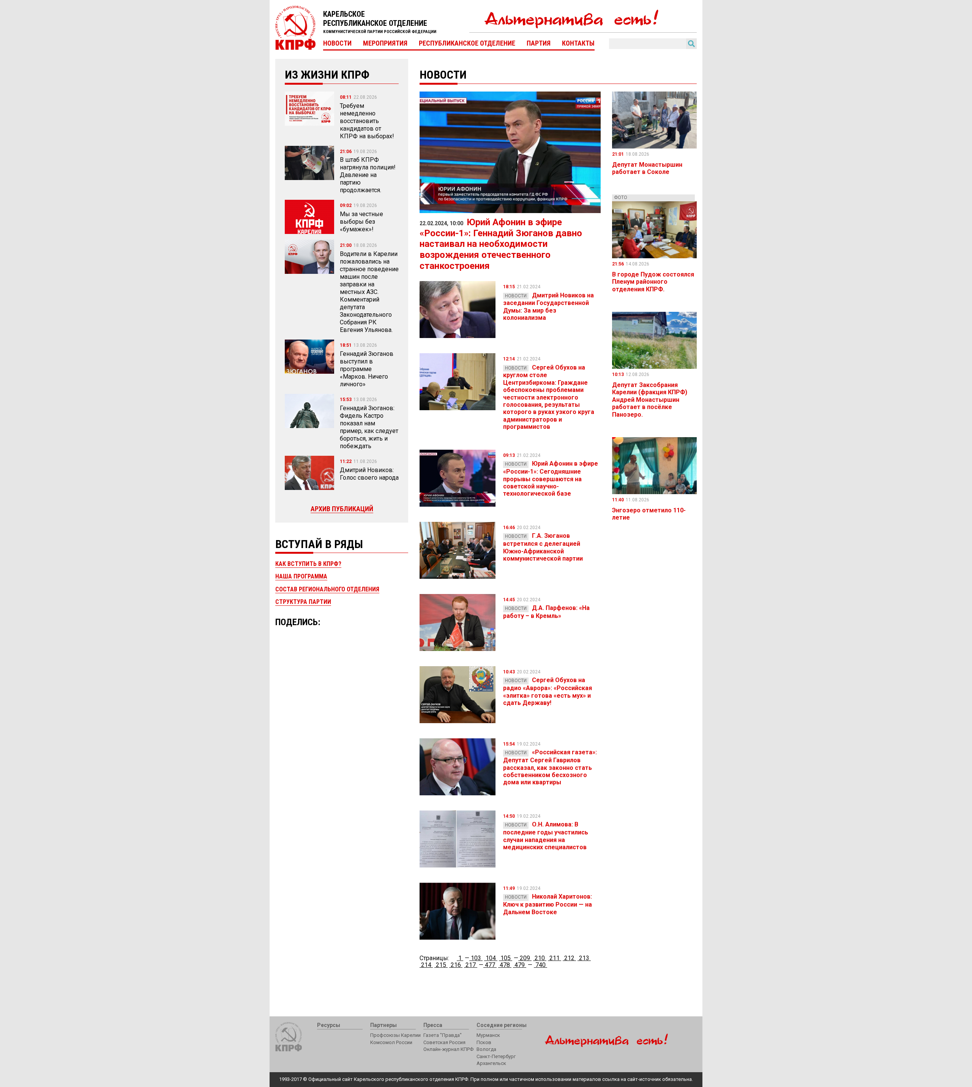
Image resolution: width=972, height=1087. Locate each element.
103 (476, 958)
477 (490, 965)
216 (455, 965)
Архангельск (491, 1063)
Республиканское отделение (467, 43)
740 (540, 965)
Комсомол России (391, 1042)
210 (539, 958)
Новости (337, 43)
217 (470, 965)
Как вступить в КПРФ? (308, 563)
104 (490, 958)
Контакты (578, 43)
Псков (484, 1042)
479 (519, 965)
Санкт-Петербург (496, 1056)
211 (554, 958)
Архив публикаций (342, 509)
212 (569, 958)
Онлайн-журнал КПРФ (448, 1049)
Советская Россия (444, 1042)
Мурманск (488, 1035)
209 (525, 958)
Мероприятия (385, 43)
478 (504, 965)
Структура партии (303, 601)
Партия (539, 43)
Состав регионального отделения (327, 589)
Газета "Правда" (442, 1035)
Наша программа (301, 576)
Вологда (486, 1049)
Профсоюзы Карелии (395, 1035)
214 (426, 965)
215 (441, 965)
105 (505, 958)
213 (584, 958)
